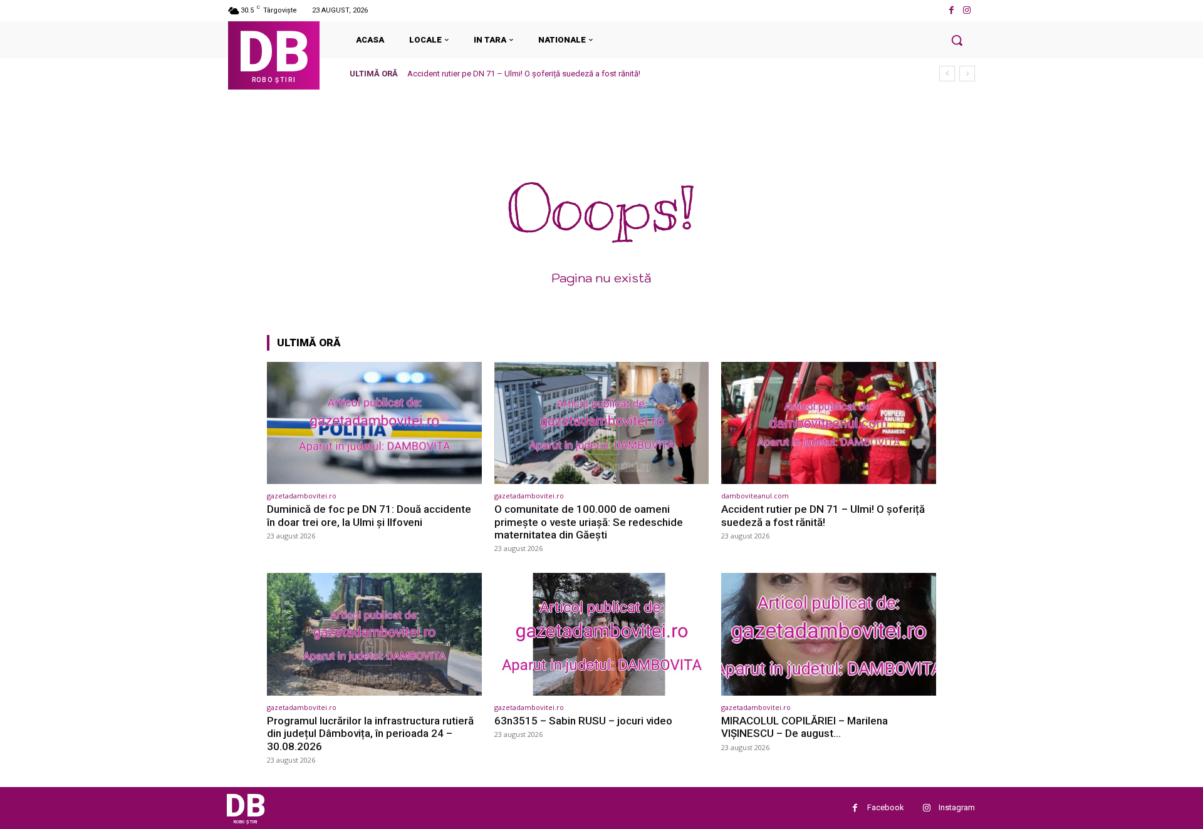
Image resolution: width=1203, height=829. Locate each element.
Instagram (957, 807)
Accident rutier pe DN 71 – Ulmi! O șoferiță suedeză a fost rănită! (523, 73)
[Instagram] (967, 10)
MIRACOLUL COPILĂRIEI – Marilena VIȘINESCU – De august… (804, 726)
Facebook (885, 807)
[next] (967, 73)
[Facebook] (951, 10)
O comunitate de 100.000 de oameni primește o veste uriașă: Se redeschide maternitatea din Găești (588, 522)
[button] (957, 40)
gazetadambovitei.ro (301, 495)
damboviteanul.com (755, 495)
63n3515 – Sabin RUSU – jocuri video (583, 720)
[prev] (947, 73)
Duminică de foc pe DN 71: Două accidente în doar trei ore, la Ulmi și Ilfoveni (369, 515)
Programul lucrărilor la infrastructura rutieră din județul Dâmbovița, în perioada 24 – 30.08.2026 (370, 733)
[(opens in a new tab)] (374, 423)
